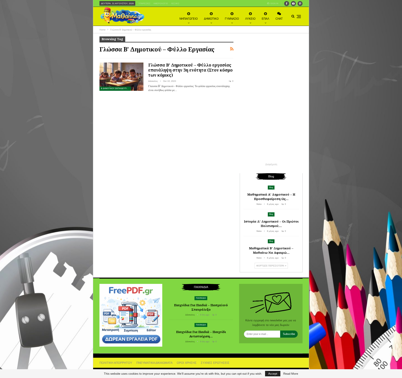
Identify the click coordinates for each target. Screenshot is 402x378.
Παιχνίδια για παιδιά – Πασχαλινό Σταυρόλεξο (201, 307)
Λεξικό (175, 3)
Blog (271, 187)
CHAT (279, 18)
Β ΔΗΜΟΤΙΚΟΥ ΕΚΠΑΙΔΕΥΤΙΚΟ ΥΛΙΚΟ (116, 88)
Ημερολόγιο (160, 3)
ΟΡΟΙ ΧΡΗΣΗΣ (187, 362)
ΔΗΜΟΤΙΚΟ (211, 18)
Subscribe (289, 334)
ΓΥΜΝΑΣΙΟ (232, 18)
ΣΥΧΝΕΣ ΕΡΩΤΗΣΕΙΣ (215, 362)
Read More (290, 373)
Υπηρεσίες (144, 3)
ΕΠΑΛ (265, 18)
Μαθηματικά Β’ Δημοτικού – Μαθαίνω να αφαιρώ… (271, 250)
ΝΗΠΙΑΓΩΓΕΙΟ (188, 18)
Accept (272, 373)
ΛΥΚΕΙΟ (250, 18)
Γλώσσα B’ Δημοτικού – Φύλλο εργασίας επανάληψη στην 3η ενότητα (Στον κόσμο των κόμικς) (190, 70)
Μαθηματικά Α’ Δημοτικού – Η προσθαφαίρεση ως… (271, 196)
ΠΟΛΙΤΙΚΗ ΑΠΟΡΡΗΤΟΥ (115, 362)
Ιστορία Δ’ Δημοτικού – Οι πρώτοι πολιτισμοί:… (271, 223)
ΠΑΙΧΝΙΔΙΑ (201, 298)
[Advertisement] (271, 99)
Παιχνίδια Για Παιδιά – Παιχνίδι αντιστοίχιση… (201, 334)
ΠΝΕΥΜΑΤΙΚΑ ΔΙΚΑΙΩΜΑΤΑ (154, 362)
